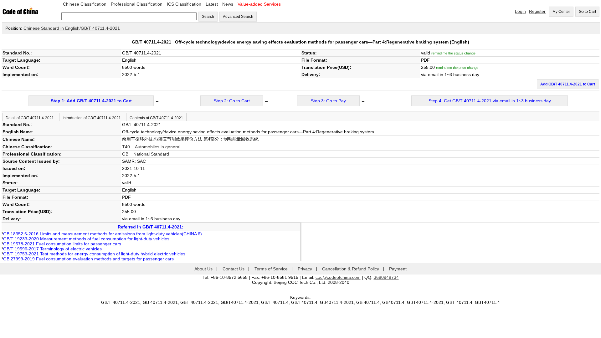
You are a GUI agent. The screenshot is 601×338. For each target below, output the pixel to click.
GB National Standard (145, 153)
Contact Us (233, 268)
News (227, 4)
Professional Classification (136, 4)
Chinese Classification (84, 4)
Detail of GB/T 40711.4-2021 (30, 118)
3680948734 (386, 277)
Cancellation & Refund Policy (350, 268)
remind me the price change (457, 67)
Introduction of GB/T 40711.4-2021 (92, 118)
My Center (561, 11)
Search (208, 16)
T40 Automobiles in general (151, 146)
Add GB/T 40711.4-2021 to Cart (567, 84)
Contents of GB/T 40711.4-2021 (156, 118)
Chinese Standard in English (51, 28)
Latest (212, 4)
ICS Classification (184, 4)
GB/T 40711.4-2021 (100, 28)
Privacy (305, 268)
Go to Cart (587, 11)
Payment (398, 268)
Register (537, 11)
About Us (203, 268)
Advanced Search (238, 16)
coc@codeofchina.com (338, 277)
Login (520, 11)
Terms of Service (271, 268)
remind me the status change (453, 53)
